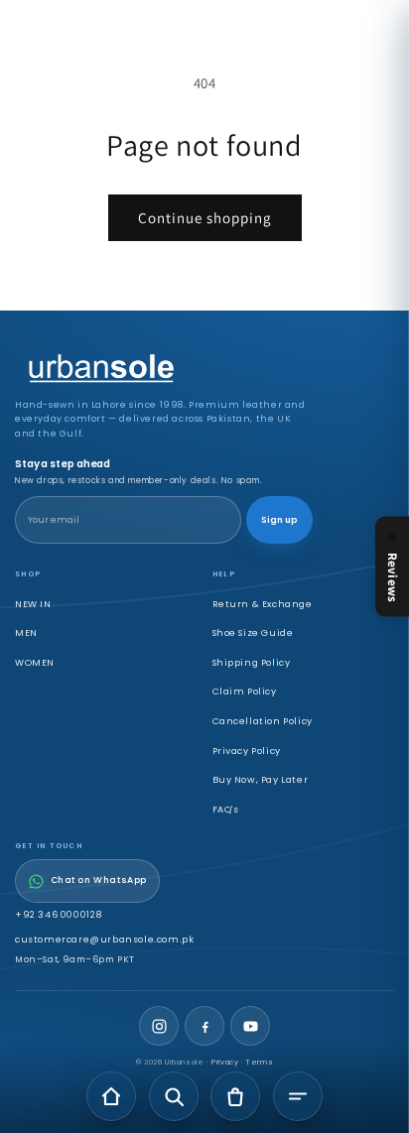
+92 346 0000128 (58, 914)
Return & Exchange (262, 603)
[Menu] (298, 1096)
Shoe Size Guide (253, 632)
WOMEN (35, 662)
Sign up (279, 520)
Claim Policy (244, 691)
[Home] (111, 1096)
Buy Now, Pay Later (260, 779)
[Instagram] (159, 1026)
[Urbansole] (164, 369)
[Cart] (235, 1096)
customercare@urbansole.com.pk (104, 939)
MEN (26, 632)
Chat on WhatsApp (99, 880)
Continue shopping (205, 217)
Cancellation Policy (262, 720)
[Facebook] (204, 1026)
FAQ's (225, 809)
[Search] (174, 1096)
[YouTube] (250, 1026)
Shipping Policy (251, 662)
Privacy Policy (246, 750)
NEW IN (33, 603)
